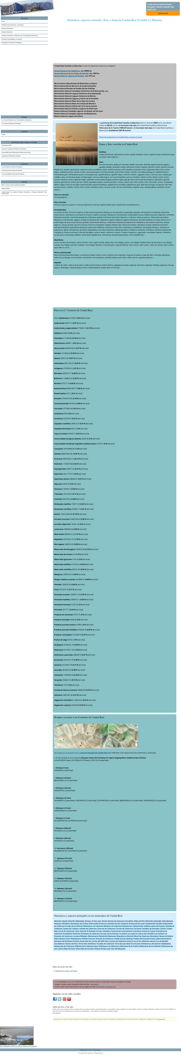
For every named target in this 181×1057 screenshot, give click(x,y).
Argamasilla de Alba (153, 923)
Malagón (84, 936)
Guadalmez (67, 933)
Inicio (3, 21)
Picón (68, 938)
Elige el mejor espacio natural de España (13, 185)
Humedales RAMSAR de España (11, 156)
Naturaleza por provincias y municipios (13, 25)
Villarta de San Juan (102, 948)
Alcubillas (129, 921)
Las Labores (133, 933)
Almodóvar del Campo (79, 923)
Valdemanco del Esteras (151, 943)
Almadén (158, 921)
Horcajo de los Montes (109, 933)
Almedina (66, 923)
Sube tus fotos (57, 1013)
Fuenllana (137, 931)
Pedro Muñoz (59, 938)
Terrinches (82, 943)
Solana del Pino (71, 943)
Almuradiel (93, 923)
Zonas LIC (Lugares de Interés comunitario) (14, 149)
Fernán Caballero (103, 931)
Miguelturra (121, 936)
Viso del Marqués (118, 948)
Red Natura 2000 (6, 145)
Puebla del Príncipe (141, 938)
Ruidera (76, 941)
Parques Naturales (7, 32)
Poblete (85, 938)
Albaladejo (80, 921)
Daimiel (83, 931)
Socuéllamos (59, 943)
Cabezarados (138, 926)
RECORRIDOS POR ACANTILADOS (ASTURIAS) (18, 1046)
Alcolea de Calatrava (116, 921)
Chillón (163, 928)
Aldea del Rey (139, 921)
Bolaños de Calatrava (113, 926)
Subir (90, 1050)
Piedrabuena (76, 938)
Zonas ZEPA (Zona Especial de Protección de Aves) (16, 152)
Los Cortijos (159, 933)
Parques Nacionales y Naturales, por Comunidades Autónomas (20, 35)
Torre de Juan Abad (123, 943)
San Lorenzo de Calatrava (115, 941)
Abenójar (58, 921)
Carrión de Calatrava (124, 928)
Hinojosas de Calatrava (90, 933)
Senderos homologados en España (12, 39)
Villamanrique (92, 946)
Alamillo (71, 921)
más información (161, 1019)
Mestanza (112, 936)
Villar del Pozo (69, 948)
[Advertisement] (114, 40)
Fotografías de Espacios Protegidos (12, 42)
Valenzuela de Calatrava (64, 946)
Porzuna (91, 938)
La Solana (123, 933)
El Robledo (91, 931)
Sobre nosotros (97, 1050)
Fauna (3, 134)
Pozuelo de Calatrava (104, 938)
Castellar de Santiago (151, 928)
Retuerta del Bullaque (63, 941)
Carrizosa (137, 928)
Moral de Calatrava (142, 936)
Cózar (77, 931)
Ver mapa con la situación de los (80, 753)
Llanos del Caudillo (146, 933)
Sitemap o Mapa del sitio (107, 987)
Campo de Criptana (71, 928)
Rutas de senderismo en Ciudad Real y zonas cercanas (120, 137)
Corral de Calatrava (66, 931)
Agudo (65, 921)
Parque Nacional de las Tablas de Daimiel (71, 73)
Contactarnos (94, 984)
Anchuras (103, 923)
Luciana (76, 936)
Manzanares (93, 936)
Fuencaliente (127, 931)
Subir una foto (163, 13)
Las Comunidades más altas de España (13, 174)
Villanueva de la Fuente (129, 946)
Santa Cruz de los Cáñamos (138, 941)
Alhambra (149, 921)
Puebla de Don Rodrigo (123, 938)
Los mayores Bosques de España (11, 123)
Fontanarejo (116, 931)
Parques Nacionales (7, 28)
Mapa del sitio (83, 1050)
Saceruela (84, 941)
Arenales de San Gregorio (117, 923)
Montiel (130, 936)
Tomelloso (92, 943)
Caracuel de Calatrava (106, 928)
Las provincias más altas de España (12, 170)
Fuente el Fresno (149, 931)
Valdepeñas (166, 943)
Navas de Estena (166, 936)
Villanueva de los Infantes (150, 946)
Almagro (57, 923)
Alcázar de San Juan (93, 921)
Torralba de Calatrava (105, 943)
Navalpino (154, 936)
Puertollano (166, 938)
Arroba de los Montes (74, 926)
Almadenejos (167, 921)
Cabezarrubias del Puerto (154, 926)
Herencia (76, 933)
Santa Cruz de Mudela (159, 941)
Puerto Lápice (155, 938)
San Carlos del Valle (97, 941)
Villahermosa (80, 946)
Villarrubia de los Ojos (85, 948)
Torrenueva (136, 943)
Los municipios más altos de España (12, 167)
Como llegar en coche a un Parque (65, 971)
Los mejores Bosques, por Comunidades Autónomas (17, 120)
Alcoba (104, 921)
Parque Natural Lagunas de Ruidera (69, 76)
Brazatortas (127, 926)
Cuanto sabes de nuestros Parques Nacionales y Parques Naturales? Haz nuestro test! (160, 6)
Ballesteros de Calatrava (93, 926)
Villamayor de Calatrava (109, 946)
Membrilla (103, 936)
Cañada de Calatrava (88, 928)
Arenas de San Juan (137, 923)
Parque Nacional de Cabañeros (67, 71)
